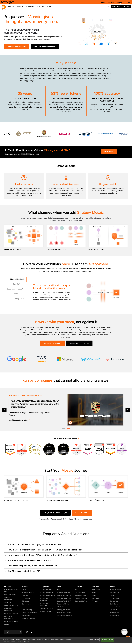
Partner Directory (81, 598)
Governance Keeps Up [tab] (16, 289)
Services (95, 586)
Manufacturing (27, 610)
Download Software (81, 601)
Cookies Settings (94, 639)
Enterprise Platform (11, 613)
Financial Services (28, 592)
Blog (58, 589)
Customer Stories (63, 604)
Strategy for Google (46, 592)
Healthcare (25, 595)
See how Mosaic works (17, 46)
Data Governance (10, 594)
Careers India (114, 598)
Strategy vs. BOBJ (63, 610)
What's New (61, 607)
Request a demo (81, 513)
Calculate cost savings (52, 343)
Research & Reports (64, 595)
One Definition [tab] (19, 284)
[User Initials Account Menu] (129, 2)
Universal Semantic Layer (11, 591)
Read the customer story (18, 420)
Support (95, 595)
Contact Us (114, 601)
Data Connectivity (46, 611)
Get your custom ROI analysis (55, 513)
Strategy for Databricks (44, 599)
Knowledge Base (80, 595)
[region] (66, 640)
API (76, 589)
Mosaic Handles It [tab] (17, 279)
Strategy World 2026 (64, 598)
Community (79, 586)
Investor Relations (116, 607)
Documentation (80, 592)
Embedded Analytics (11, 621)
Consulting (96, 589)
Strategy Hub (114, 615)
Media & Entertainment (29, 612)
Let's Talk (127, 6)
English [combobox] (8, 632)
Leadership (114, 610)
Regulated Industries (46, 608)
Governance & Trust (11, 605)
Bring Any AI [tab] (20, 299)
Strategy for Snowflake (44, 604)
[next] (127, 410)
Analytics (102, 2)
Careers (112, 595)
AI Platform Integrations (8, 609)
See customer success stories (65, 439)
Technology (26, 615)
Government (26, 604)
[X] (27, 632)
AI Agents (7, 602)
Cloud (94, 592)
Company (111, 2)
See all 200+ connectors (79, 343)
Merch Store (114, 612)
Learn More (108, 151)
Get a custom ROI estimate (44, 46)
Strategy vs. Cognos (64, 612)
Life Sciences (26, 598)
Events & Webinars (63, 592)
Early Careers (114, 604)
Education (25, 601)
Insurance (25, 607)
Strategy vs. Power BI (64, 615)
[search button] (108, 6)
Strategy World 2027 (64, 601)
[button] (66, 544)
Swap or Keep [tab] (19, 294)
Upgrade (95, 601)
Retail (24, 589)
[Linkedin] (32, 632)
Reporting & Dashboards (8, 617)
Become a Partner (116, 589)
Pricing (6, 624)
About (112, 586)
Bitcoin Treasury (115, 592)
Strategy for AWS (46, 589)
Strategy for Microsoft (47, 595)
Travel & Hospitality (28, 618)
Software (120, 2)
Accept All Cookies (107, 639)
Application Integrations (8, 599)
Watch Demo (116, 6)
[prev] (4, 410)
